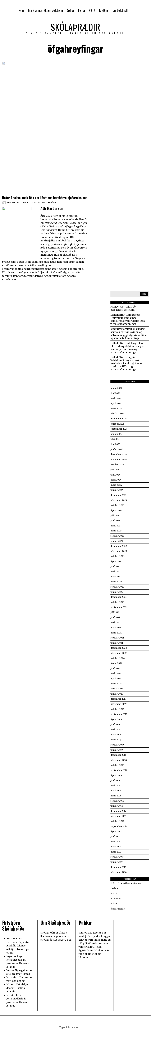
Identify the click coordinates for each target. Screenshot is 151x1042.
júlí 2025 (114, 439)
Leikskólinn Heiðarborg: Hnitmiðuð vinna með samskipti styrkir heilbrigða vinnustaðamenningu (127, 319)
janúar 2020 (116, 694)
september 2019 (118, 714)
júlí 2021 (114, 612)
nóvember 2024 (118, 459)
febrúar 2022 (117, 586)
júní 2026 (115, 393)
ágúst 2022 (116, 561)
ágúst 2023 (116, 510)
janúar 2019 (116, 750)
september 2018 (118, 770)
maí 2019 (115, 729)
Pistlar (114, 893)
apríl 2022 (115, 576)
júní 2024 (115, 474)
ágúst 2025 (116, 434)
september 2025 (119, 429)
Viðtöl (113, 903)
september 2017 (118, 826)
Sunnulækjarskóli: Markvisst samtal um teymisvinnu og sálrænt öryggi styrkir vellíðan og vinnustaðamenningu (128, 333)
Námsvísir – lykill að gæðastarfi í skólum (123, 308)
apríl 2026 (115, 403)
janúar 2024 (116, 490)
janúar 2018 (116, 806)
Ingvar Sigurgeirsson (18, 202)
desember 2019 (118, 699)
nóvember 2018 (118, 760)
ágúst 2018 (116, 775)
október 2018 (117, 765)
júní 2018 (115, 780)
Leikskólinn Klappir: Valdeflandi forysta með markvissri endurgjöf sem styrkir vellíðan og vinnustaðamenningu (126, 363)
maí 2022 (115, 571)
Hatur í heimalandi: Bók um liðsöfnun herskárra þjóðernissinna (44, 197)
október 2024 (117, 464)
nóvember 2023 (118, 500)
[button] (90, 1027)
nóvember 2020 (118, 653)
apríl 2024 (115, 479)
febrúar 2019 (117, 744)
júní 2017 (115, 836)
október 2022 (117, 556)
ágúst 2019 (116, 719)
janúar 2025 (116, 449)
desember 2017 (118, 811)
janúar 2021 (116, 643)
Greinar (114, 888)
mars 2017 (115, 851)
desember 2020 (118, 648)
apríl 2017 (115, 846)
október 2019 (117, 709)
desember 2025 (118, 418)
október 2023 (117, 505)
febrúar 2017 (117, 856)
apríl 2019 (115, 734)
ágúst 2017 (116, 831)
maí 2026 (115, 398)
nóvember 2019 (118, 704)
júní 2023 (115, 520)
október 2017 (117, 821)
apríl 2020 (115, 678)
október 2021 (117, 602)
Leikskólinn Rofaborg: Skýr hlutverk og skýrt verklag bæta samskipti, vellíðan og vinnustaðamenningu (128, 348)
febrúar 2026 (117, 413)
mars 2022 (116, 581)
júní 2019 (115, 724)
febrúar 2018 (117, 801)
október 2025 (117, 424)
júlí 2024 (114, 469)
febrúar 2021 (117, 637)
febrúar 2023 (117, 536)
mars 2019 (115, 739)
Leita (143, 294)
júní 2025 (115, 444)
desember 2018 (118, 755)
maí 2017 (115, 841)
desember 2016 (118, 867)
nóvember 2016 (118, 872)
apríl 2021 (115, 627)
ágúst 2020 (116, 663)
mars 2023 (116, 530)
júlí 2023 (114, 515)
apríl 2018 (115, 790)
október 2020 (117, 658)
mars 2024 (116, 485)
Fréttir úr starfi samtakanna (125, 883)
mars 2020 (116, 683)
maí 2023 (115, 525)
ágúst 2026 (116, 388)
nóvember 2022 (118, 551)
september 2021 (119, 607)
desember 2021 (118, 597)
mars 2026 (116, 408)
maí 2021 (115, 622)
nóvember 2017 (118, 816)
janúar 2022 (116, 592)
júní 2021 (115, 617)
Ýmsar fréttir (117, 908)
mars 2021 (116, 632)
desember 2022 (118, 546)
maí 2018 (115, 785)
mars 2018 (116, 795)
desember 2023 (118, 495)
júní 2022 (115, 566)
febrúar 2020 (117, 688)
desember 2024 (118, 454)
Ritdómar (52, 203)
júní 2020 (115, 668)
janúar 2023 (116, 541)
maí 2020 (115, 673)
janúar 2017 (116, 862)
